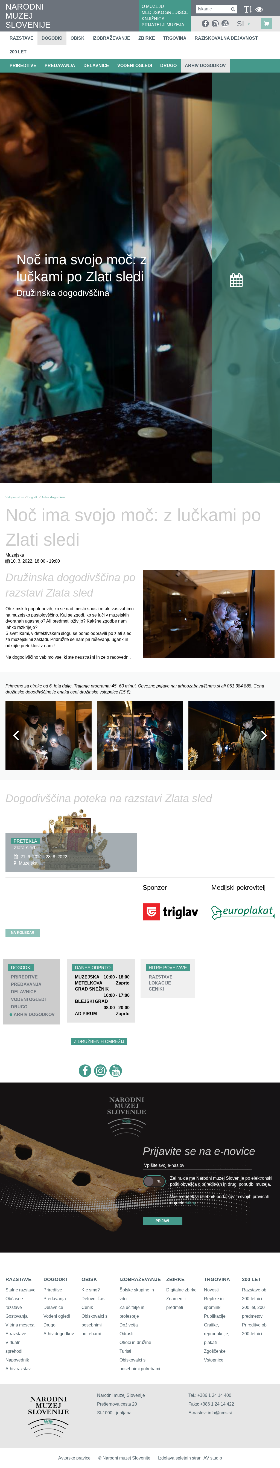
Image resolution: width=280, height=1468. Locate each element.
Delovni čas (92, 1298)
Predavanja (54, 1298)
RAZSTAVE (161, 977)
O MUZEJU (153, 6)
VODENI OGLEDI (134, 65)
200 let (18, 52)
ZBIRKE (175, 1279)
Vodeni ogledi (56, 1316)
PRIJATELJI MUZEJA (163, 24)
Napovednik (17, 1360)
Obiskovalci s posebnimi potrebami (94, 1325)
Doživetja (128, 1325)
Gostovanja (16, 1316)
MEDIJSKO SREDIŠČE (165, 12)
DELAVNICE (96, 65)
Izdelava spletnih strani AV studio (190, 1458)
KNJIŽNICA (153, 18)
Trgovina (174, 38)
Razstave (21, 38)
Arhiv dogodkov (205, 65)
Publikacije (215, 1316)
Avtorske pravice (74, 1458)
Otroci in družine (135, 1342)
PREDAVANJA (60, 65)
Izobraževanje (111, 38)
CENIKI (156, 989)
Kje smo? (90, 1290)
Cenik (87, 1307)
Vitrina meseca (19, 1325)
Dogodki (52, 38)
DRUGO (168, 65)
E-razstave (15, 1333)
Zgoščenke (215, 1351)
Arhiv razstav (18, 1368)
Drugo (49, 1325)
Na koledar (22, 933)
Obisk (77, 38)
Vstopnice (213, 1360)
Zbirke (146, 38)
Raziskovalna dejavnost (226, 38)
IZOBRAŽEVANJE (140, 1279)
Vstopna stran (14, 497)
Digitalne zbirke (181, 1290)
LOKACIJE (160, 983)
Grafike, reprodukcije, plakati (216, 1334)
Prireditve (52, 1290)
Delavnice (53, 1307)
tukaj (190, 1202)
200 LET (251, 1279)
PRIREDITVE (23, 65)
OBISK (89, 1279)
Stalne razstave (20, 1290)
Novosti (211, 1290)
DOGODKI (55, 1279)
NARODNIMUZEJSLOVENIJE (28, 15)
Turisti (125, 1351)
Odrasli (126, 1333)
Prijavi (162, 1221)
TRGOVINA (217, 1279)
